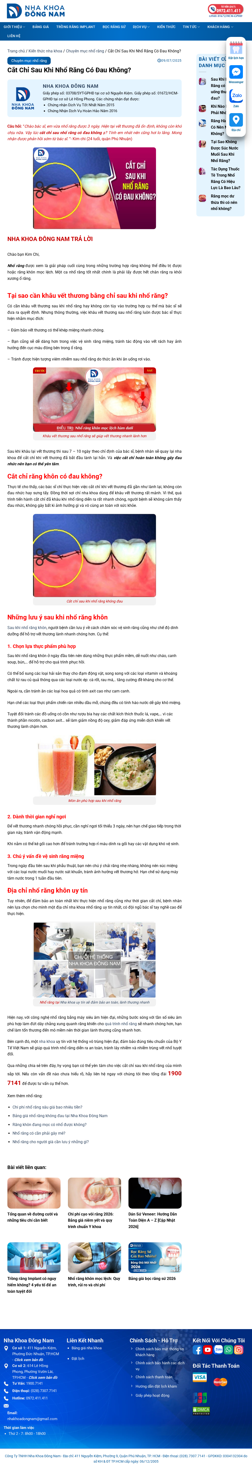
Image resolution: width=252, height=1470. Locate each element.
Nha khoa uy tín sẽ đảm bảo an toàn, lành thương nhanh (104, 1002)
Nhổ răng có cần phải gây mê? (39, 1133)
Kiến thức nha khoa (45, 51)
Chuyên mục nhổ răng (85, 51)
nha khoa (47, 1041)
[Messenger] (236, 72)
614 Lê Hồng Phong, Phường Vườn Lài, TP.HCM (32, 1372)
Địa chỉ (236, 130)
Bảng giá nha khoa (87, 1348)
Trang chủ (16, 51)
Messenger (236, 82)
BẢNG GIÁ (40, 27)
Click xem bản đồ (28, 1360)
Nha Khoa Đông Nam (71, 86)
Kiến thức (166, 27)
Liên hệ (13, 36)
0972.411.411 (37, 1398)
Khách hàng (218, 27)
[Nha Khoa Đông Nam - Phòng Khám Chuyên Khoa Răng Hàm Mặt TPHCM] (39, 11)
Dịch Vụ (139, 27)
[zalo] (236, 96)
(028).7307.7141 (44, 1391)
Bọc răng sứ (114, 27)
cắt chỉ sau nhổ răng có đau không (70, 132)
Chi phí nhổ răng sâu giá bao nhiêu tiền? (47, 1107)
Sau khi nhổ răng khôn (27, 627)
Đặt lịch (78, 1358)
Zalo (236, 106)
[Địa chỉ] (236, 120)
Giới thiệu (13, 27)
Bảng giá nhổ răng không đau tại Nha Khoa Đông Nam (60, 1115)
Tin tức (190, 27)
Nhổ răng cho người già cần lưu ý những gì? (51, 1142)
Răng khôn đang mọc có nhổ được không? (50, 1124)
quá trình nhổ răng (121, 1023)
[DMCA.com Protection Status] (201, 1411)
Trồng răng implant (75, 27)
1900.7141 (34, 1383)
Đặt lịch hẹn (236, 58)
